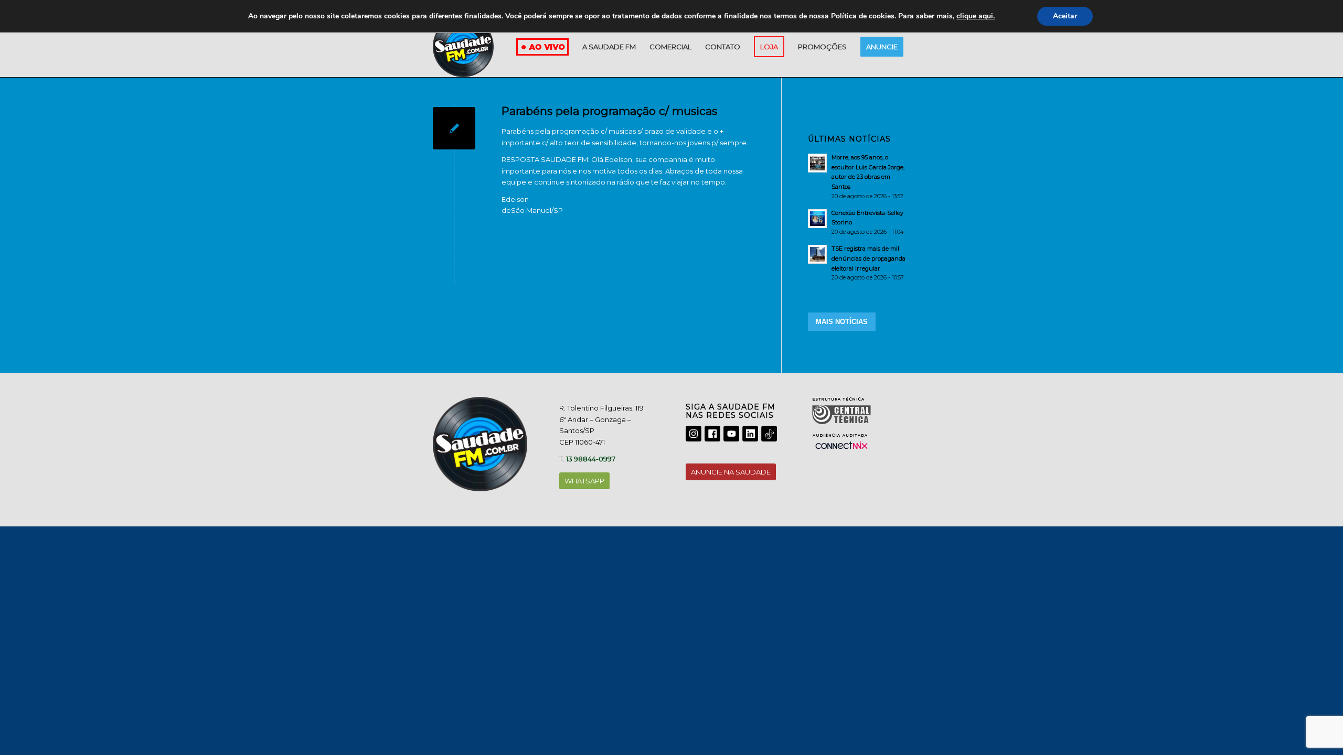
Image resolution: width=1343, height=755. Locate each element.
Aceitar (1065, 16)
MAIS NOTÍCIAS (842, 322)
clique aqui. (975, 16)
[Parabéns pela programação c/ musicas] (454, 128)
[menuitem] (609, 46)
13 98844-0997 (590, 459)
